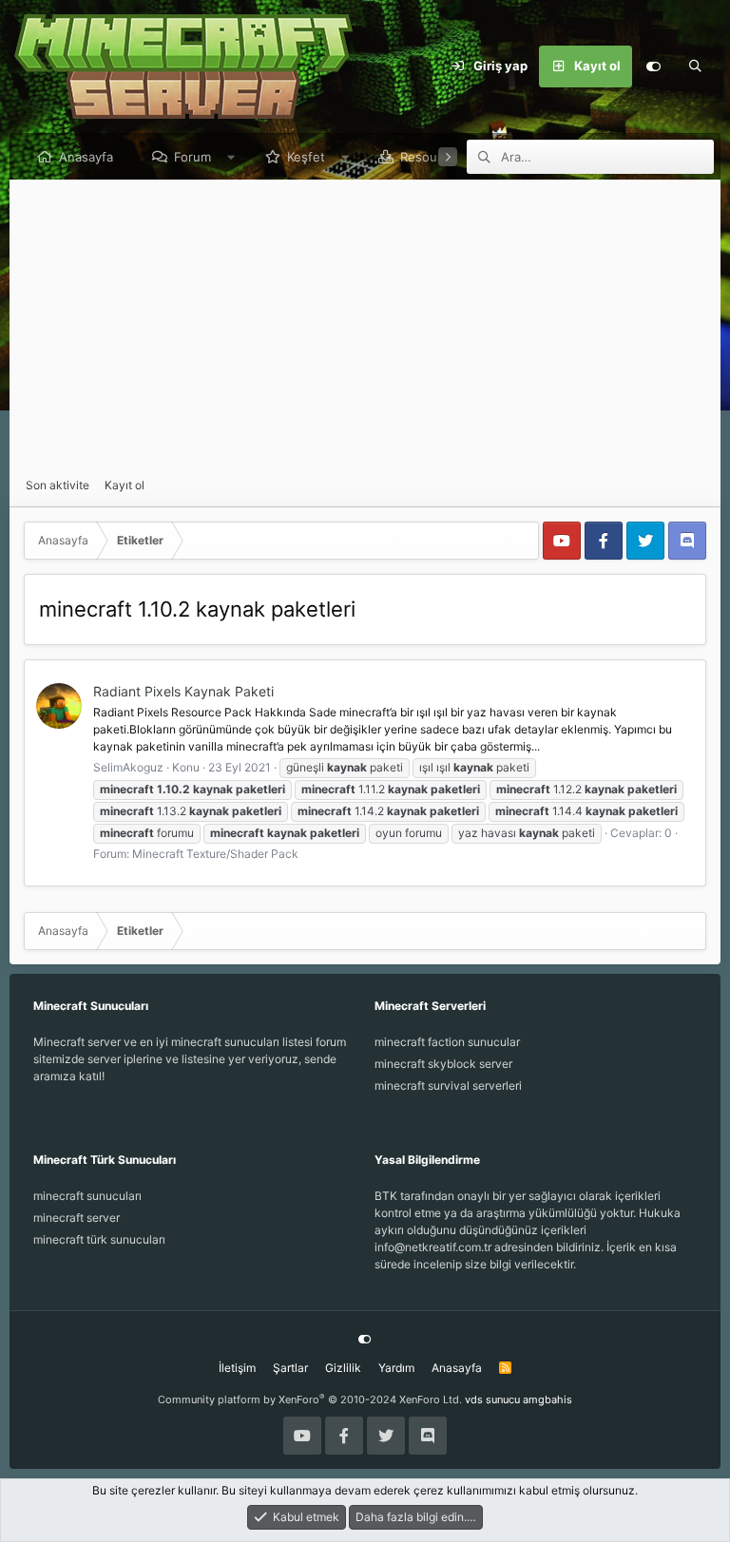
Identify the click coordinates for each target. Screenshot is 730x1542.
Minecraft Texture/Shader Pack (215, 854)
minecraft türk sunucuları (99, 1239)
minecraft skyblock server (443, 1064)
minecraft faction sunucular (447, 1042)
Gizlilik (343, 1368)
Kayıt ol (124, 485)
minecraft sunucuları (87, 1196)
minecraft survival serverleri (448, 1085)
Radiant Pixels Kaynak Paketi (183, 691)
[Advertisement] (365, 329)
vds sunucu (492, 1399)
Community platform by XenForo (310, 1399)
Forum (192, 156)
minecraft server (76, 1217)
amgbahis (547, 1399)
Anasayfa (86, 156)
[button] (231, 157)
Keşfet (306, 156)
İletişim (237, 1368)
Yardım (396, 1368)
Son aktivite (57, 485)
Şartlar (290, 1368)
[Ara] (695, 66)
